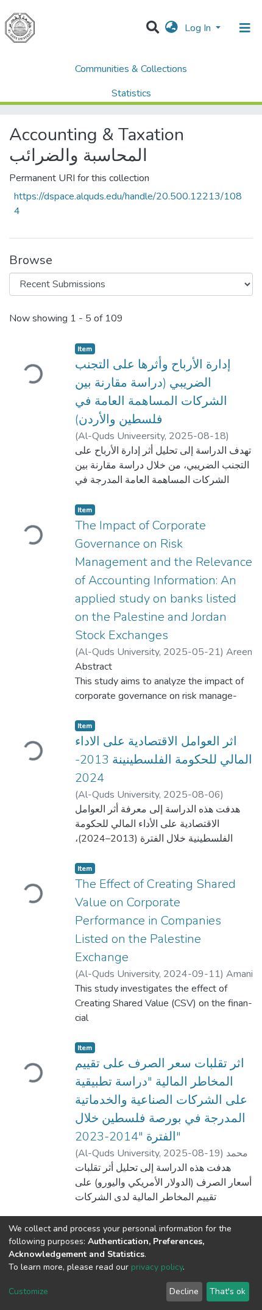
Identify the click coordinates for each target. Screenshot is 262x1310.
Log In (199, 28)
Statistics (131, 93)
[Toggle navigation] (245, 28)
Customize (28, 1291)
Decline (184, 1291)
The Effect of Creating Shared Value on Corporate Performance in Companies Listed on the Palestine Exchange (155, 920)
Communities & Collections (131, 69)
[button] (171, 28)
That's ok (228, 1291)
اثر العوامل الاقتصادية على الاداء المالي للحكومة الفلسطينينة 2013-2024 (163, 759)
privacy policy (157, 1267)
